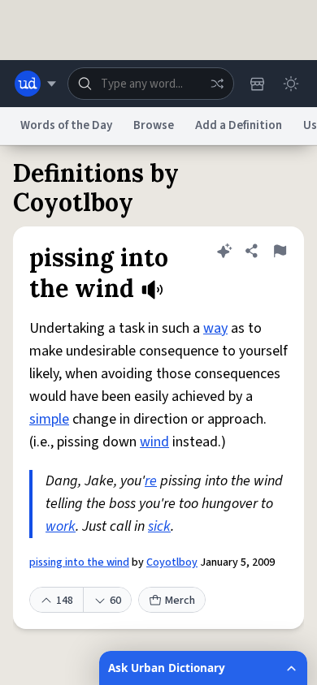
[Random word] (217, 83)
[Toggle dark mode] (291, 83)
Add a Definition (238, 125)
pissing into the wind (79, 562)
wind (154, 442)
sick (159, 526)
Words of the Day (66, 125)
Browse (153, 125)
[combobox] (150, 83)
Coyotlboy (172, 562)
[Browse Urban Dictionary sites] (35, 83)
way (215, 328)
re (151, 481)
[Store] (257, 83)
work (61, 526)
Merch (180, 600)
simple (49, 419)
